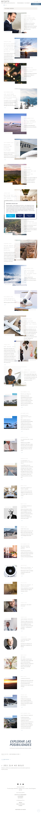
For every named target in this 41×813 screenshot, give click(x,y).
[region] (20, 210)
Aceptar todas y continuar (30, 216)
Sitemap (20, 806)
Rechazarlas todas (20, 216)
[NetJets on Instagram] (20, 785)
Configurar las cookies (20, 809)
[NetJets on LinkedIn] (17, 785)
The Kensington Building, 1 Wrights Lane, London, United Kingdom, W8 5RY (21, 790)
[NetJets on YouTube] (23, 785)
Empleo (20, 803)
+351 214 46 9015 (20, 788)
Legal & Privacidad (20, 805)
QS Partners (20, 797)
